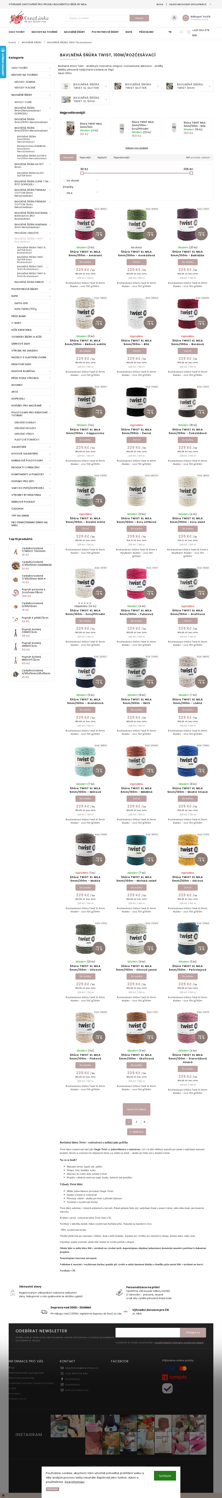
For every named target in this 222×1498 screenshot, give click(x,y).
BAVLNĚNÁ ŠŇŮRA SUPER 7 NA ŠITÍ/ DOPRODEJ (32, 183)
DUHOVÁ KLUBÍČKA (23, 371)
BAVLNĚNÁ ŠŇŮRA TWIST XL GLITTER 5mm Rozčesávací (31, 250)
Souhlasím (165, 1475)
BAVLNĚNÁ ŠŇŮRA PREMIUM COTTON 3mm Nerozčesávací (30, 204)
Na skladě (83, 180)
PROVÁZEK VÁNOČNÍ (27, 233)
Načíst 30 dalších (136, 1109)
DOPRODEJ (18, 398)
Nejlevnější (85, 157)
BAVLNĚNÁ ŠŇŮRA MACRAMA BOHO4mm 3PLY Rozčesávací (31, 215)
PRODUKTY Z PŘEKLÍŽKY (25, 467)
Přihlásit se (193, 1332)
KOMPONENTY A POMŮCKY (27, 474)
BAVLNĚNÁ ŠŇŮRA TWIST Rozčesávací (29, 240)
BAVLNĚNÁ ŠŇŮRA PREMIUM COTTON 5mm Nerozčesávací (30, 193)
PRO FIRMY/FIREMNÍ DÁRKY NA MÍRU (29, 524)
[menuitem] (18, 32)
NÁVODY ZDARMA (25, 82)
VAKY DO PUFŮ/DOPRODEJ (27, 488)
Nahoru (138, 1132)
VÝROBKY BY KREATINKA (26, 495)
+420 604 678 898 (76, 1373)
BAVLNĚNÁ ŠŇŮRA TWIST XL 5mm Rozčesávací (31, 275)
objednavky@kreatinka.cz (81, 1367)
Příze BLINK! (18, 316)
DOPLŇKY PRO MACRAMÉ (26, 405)
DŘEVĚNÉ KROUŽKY (25, 428)
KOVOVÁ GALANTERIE (24, 453)
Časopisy (17, 508)
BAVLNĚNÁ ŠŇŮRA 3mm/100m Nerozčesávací (31, 121)
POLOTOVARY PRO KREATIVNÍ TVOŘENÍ (29, 414)
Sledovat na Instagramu (191, 1452)
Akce (14, 391)
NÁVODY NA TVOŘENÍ (24, 75)
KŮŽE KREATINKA (21, 330)
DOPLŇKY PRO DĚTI (22, 481)
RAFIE (14, 296)
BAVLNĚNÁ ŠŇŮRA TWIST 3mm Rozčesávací (30, 268)
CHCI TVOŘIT (19, 68)
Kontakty (14, 1393)
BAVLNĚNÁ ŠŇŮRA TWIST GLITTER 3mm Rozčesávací (30, 260)
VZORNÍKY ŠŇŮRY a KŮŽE (26, 337)
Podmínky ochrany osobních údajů (31, 1383)
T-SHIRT (16, 323)
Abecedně (68, 157)
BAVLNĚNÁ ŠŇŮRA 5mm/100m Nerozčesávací (31, 129)
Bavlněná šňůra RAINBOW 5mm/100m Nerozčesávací (31, 149)
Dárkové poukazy (23, 502)
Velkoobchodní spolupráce (187, 4)
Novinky (17, 385)
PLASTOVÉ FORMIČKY (27, 439)
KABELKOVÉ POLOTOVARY (27, 460)
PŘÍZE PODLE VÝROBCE (25, 378)
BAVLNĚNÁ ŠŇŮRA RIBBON (29, 282)
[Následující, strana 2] (136, 1122)
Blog (160, 4)
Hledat (139, 18)
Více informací (74, 1482)
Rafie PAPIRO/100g (26, 309)
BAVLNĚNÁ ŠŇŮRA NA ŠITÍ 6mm (29, 165)
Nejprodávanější (122, 157)
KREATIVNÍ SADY (21, 364)
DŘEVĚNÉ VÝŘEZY (24, 434)
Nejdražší (102, 157)
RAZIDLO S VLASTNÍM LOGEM (28, 357)
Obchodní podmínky (22, 1378)
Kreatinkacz (72, 1379)
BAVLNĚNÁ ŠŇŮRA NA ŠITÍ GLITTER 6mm (30, 174)
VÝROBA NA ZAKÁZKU (24, 350)
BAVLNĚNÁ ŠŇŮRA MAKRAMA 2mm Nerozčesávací (31, 226)
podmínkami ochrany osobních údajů (179, 1342)
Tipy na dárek (20, 515)
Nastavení (52, 1489)
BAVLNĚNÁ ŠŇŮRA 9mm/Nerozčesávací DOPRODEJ (28, 110)
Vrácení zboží (17, 1398)
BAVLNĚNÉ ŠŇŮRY (21, 95)
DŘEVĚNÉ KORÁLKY (25, 422)
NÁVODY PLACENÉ (25, 87)
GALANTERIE (18, 447)
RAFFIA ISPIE (21, 303)
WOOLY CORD (23, 102)
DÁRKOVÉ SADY (20, 343)
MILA (83, 193)
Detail (136, 262)
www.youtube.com (77, 1390)
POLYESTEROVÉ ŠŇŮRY (24, 289)
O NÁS (12, 1388)
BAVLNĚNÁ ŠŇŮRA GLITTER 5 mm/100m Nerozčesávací (31, 157)
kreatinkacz (72, 1384)
